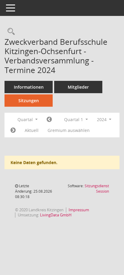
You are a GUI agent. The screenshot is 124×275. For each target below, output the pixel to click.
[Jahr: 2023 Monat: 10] (49, 119)
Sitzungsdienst (97, 188)
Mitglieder (78, 87)
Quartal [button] (25, 119)
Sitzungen (28, 100)
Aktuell (32, 130)
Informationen (29, 87)
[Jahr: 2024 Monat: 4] (13, 130)
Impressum (79, 209)
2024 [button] (102, 119)
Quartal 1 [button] (74, 119)
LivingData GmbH (56, 215)
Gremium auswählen (69, 130)
